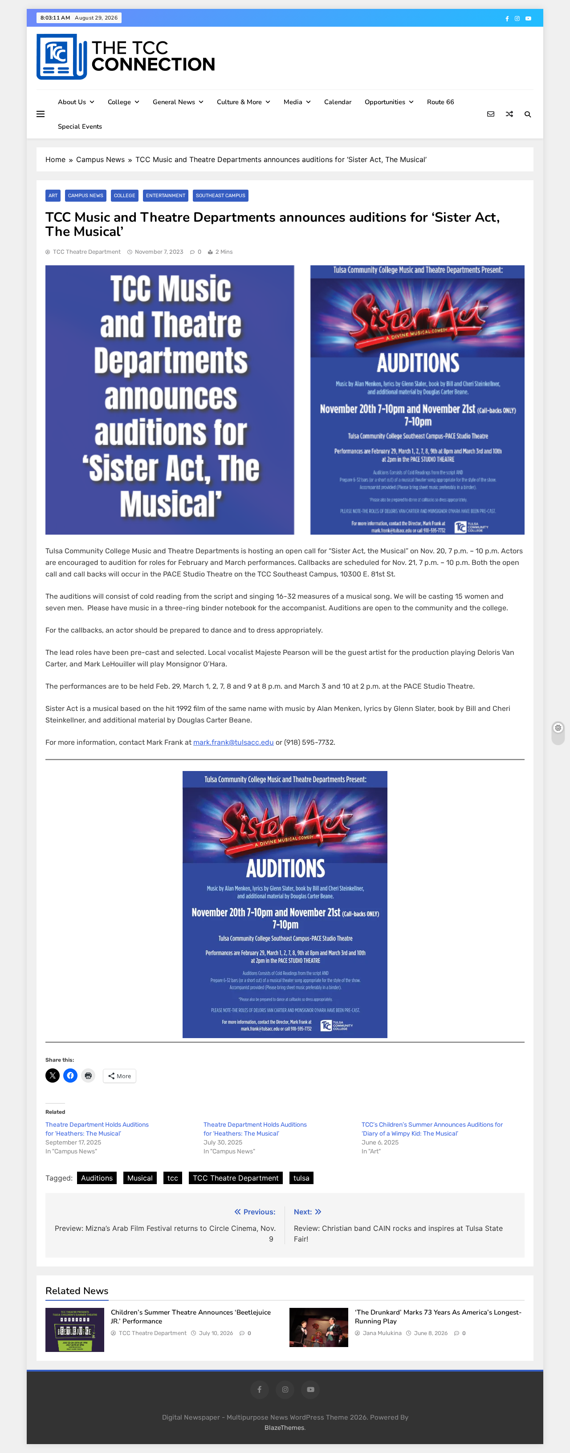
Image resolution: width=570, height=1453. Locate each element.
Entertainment (165, 196)
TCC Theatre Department (87, 251)
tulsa (301, 1177)
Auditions (97, 1177)
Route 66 (440, 101)
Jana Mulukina (382, 1333)
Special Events (80, 126)
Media (293, 101)
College (119, 101)
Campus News (85, 196)
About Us (72, 101)
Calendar (337, 101)
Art (53, 196)
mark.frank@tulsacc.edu (233, 742)
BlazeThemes (284, 1428)
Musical (140, 1177)
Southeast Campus (220, 196)
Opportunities (385, 101)
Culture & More (239, 101)
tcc (172, 1177)
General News (174, 101)
